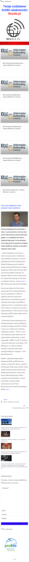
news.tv (7, 389)
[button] (7, 43)
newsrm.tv (23, 281)
